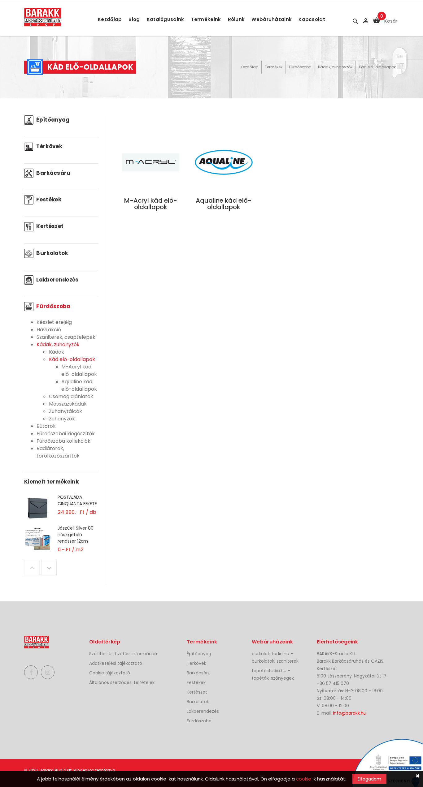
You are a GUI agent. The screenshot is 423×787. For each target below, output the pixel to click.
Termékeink (206, 19)
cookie (303, 779)
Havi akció (49, 329)
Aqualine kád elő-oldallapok (79, 385)
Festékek (48, 199)
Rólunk (236, 19)
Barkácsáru (53, 173)
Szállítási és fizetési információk (123, 654)
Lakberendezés (57, 279)
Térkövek (48, 146)
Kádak (56, 351)
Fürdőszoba (300, 67)
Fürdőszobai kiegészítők (66, 433)
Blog (134, 19)
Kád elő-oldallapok (377, 67)
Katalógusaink (165, 19)
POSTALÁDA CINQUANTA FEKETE (77, 500)
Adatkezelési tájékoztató (115, 663)
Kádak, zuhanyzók (335, 67)
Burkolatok (51, 253)
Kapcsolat (312, 19)
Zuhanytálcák (65, 411)
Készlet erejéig (54, 322)
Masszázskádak (68, 403)
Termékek (273, 67)
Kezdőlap (110, 19)
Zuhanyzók (62, 418)
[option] (61, 509)
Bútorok (46, 426)
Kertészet (49, 226)
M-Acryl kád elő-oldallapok (79, 370)
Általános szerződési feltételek (122, 682)
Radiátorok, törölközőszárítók (58, 452)
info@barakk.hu (349, 713)
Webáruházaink (271, 19)
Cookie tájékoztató (109, 673)
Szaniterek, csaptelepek (66, 337)
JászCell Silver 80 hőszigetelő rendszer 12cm (75, 534)
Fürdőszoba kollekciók (63, 441)
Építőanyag (52, 119)
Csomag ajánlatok (71, 396)
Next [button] (49, 567)
